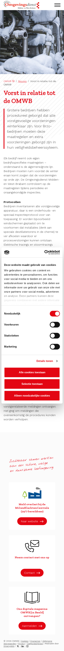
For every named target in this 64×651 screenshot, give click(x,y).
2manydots (9, 646)
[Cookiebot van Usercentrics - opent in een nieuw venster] (45, 252)
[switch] (55, 324)
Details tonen (44, 360)
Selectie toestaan (32, 383)
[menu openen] (57, 5)
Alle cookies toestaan (32, 372)
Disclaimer (35, 641)
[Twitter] (18, 646)
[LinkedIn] (23, 646)
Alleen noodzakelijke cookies (32, 395)
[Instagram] (27, 646)
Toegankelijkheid (35, 643)
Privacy (21, 643)
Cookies (24, 641)
